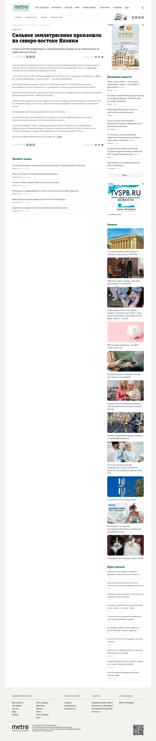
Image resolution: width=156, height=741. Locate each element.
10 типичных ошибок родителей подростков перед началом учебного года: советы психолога (124, 137)
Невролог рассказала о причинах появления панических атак (40, 208)
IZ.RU (59, 136)
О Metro (117, 7)
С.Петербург (111, 129)
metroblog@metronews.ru (72, 729)
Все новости (42, 7)
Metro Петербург (126, 702)
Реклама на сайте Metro (102, 705)
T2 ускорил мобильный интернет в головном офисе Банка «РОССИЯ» (122, 253)
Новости (110, 143)
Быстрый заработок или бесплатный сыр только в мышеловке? (123, 375)
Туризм (39, 708)
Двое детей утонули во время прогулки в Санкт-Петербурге (38, 199)
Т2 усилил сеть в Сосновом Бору (121, 499)
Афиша (15, 714)
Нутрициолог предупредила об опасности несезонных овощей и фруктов (45, 191)
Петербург (57, 7)
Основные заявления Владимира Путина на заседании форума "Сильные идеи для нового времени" (125, 98)
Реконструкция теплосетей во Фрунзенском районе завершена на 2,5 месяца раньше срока (124, 123)
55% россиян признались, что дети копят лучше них (123, 346)
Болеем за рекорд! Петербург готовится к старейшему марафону (125, 437)
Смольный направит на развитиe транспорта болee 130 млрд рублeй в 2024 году (48, 165)
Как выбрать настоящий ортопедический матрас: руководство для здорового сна (124, 529)
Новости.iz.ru (44, 25)
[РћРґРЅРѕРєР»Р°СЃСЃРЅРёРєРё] (99, 56)
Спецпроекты (31, 17)
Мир (77, 7)
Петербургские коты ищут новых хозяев (125, 558)
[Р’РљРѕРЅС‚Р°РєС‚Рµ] (95, 56)
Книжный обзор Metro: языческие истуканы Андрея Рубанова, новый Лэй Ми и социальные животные (124, 151)
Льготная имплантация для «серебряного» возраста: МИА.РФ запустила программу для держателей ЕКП (124, 469)
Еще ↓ (127, 7)
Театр (38, 711)
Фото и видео (42, 702)
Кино (38, 717)
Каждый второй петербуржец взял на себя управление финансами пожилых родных (124, 406)
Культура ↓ (105, 7)
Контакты (96, 711)
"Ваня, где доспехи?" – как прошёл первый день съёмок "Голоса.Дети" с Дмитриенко (123, 84)
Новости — (34, 25)
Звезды (44, 17)
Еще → (126, 175)
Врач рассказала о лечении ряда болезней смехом (35, 174)
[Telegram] (102, 56)
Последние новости (119, 77)
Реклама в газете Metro (102, 702)
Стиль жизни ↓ (89, 7)
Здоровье (40, 705)
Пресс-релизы (42, 714)
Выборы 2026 (56, 17)
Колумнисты (69, 708)
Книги (109, 157)
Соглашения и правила (102, 708)
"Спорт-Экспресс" (47, 731)
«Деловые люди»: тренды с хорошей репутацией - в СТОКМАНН (123, 282)
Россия (68, 7)
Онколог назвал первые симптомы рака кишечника (35, 182)
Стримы (17, 17)
